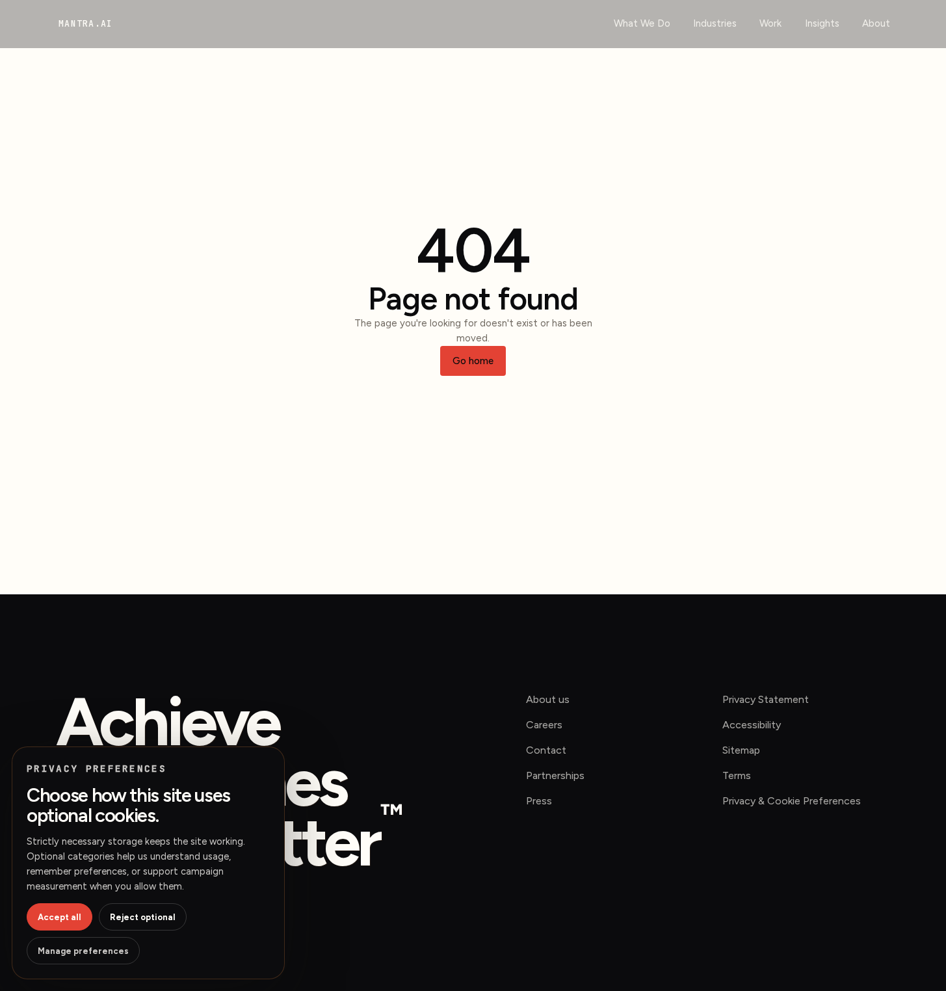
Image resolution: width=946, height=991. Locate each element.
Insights (822, 23)
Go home (473, 361)
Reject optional (143, 917)
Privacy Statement (765, 699)
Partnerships (555, 775)
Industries (715, 23)
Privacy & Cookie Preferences (791, 801)
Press (539, 801)
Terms (736, 775)
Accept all (59, 917)
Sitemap (741, 750)
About (876, 23)
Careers (544, 725)
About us (548, 699)
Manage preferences (83, 951)
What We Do (642, 23)
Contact (546, 750)
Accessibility (751, 725)
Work (770, 23)
